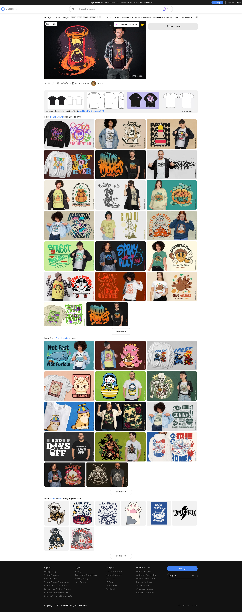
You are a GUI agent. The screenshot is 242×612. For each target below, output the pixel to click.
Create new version (128, 24)
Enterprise (110, 578)
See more (121, 331)
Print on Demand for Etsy (56, 592)
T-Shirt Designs (51, 575)
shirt (79, 17)
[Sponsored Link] (65, 100)
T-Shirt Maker (142, 585)
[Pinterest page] (187, 605)
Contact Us (111, 585)
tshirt (86, 17)
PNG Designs (50, 578)
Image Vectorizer (144, 582)
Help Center (80, 582)
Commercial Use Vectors (56, 585)
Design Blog (50, 571)
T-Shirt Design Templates (56, 582)
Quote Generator (144, 589)
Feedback (110, 589)
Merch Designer (144, 571)
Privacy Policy (81, 578)
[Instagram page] (179, 605)
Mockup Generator (145, 578)
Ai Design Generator (146, 575)
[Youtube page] (191, 605)
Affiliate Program (114, 575)
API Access (111, 582)
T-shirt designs (62, 338)
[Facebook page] (183, 605)
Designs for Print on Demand (58, 589)
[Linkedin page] (196, 605)
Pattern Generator (145, 592)
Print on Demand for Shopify (58, 596)
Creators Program (114, 571)
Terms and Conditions (86, 575)
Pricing (78, 571)
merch (92, 17)
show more (187, 111)
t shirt (73, 17)
